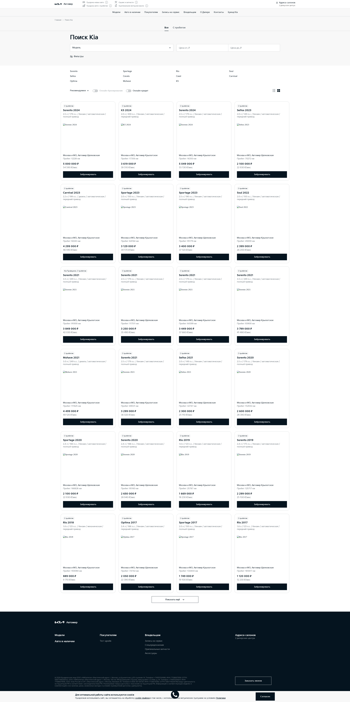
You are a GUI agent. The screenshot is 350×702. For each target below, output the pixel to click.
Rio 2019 (184, 440)
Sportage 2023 (130, 192)
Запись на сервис (171, 12)
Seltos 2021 (186, 357)
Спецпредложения (154, 645)
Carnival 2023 (71, 192)
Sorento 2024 (71, 110)
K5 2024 (126, 110)
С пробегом (179, 27)
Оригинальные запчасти (157, 649)
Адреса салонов (245, 635)
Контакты (219, 12)
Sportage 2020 (72, 440)
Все (166, 27)
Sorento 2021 (71, 275)
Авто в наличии (132, 12)
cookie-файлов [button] (142, 698)
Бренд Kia (233, 12)
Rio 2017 (242, 522)
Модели (116, 12)
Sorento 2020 (245, 357)
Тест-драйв (105, 641)
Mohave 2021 (71, 357)
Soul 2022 (243, 192)
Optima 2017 (129, 522)
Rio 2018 (68, 522)
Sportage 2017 (188, 522)
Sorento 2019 (245, 440)
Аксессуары (151, 653)
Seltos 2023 (244, 110)
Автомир (68, 4)
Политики (221, 698)
